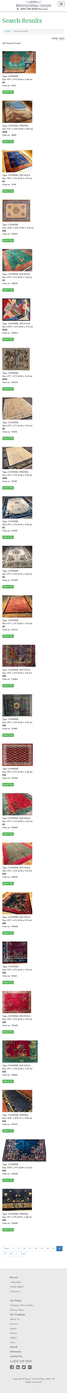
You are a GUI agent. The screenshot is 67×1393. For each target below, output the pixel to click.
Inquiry (13, 1328)
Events (13, 1333)
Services (14, 1324)
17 (5, 1254)
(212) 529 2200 (22, 1361)
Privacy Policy (17, 1310)
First (6, 1248)
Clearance (15, 1291)
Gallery (13, 1338)
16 (59, 1248)
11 (30, 1248)
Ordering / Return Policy (22, 1305)
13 (42, 1248)
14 (48, 1248)
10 (24, 1248)
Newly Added (16, 1287)
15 (54, 1248)
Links (12, 1342)
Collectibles (15, 1282)
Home (8, 31)
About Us (14, 1319)
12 (36, 1248)
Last (23, 1254)
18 (11, 1254)
